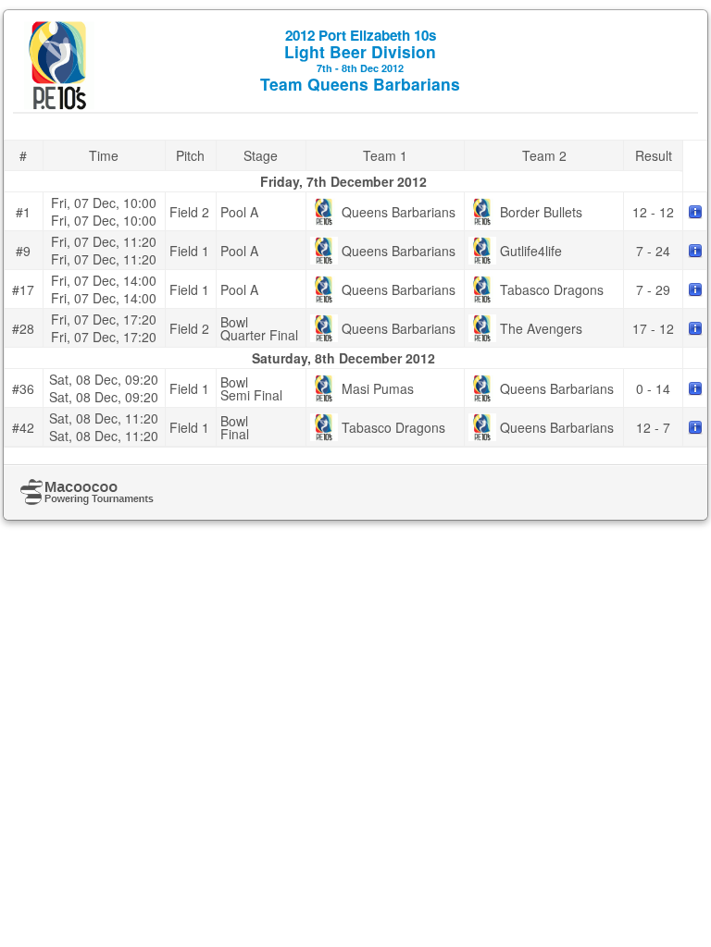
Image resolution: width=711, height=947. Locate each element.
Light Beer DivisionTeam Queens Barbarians (360, 60)
